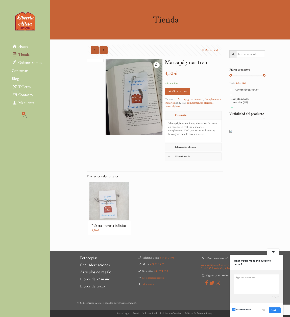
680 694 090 (161, 271)
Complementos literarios (240, 100)
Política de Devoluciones (198, 313)
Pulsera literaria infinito (108, 225)
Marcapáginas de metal (190, 99)
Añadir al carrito (177, 91)
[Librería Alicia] (25, 21)
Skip (264, 310)
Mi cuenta (148, 284)
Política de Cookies (170, 313)
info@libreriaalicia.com (153, 277)
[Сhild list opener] (261, 90)
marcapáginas (172, 106)
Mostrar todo (212, 50)
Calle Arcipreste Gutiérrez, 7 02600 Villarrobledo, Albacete (217, 266)
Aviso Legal (123, 313)
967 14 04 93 (167, 258)
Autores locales (246, 90)
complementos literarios (200, 103)
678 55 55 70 (157, 264)
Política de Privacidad (145, 313)
